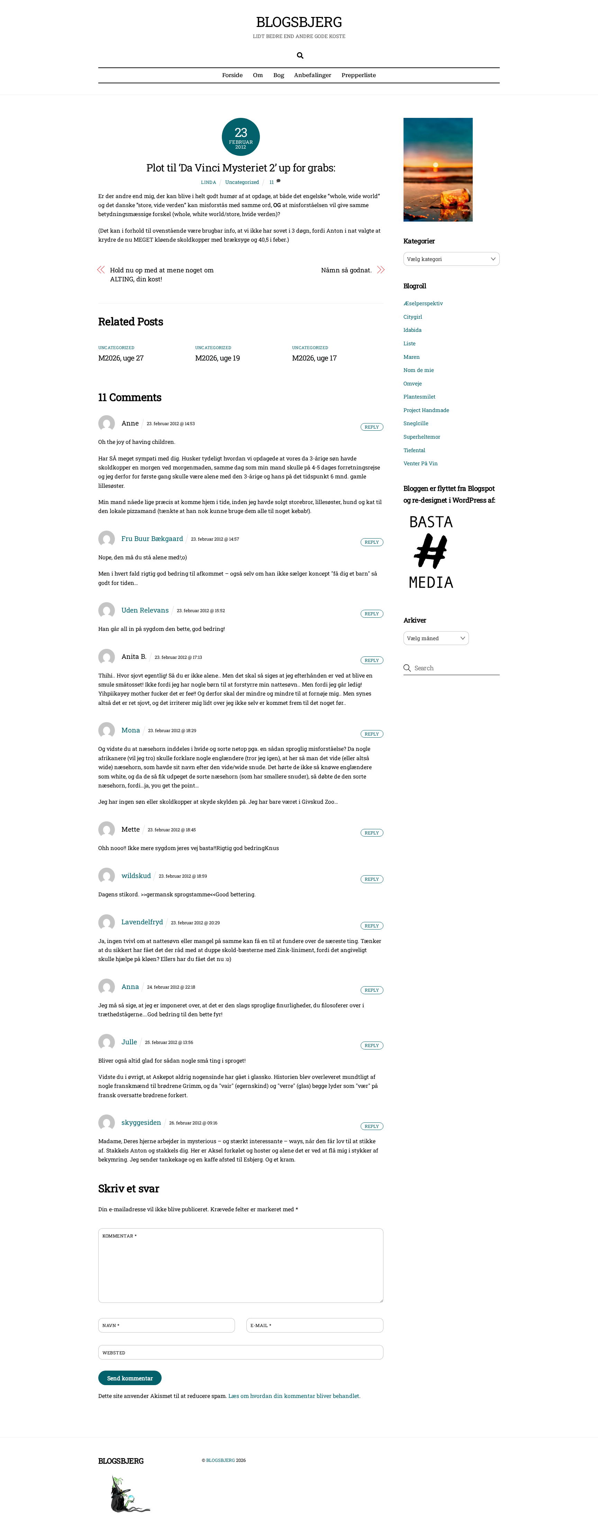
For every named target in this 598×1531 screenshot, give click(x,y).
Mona (130, 730)
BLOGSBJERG (220, 1460)
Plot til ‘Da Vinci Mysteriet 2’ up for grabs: (240, 167)
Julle (129, 1041)
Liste (410, 343)
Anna (130, 986)
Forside (232, 75)
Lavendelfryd (142, 921)
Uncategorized (242, 182)
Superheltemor (422, 436)
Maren (412, 356)
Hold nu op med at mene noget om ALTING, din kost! (162, 274)
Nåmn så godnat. (346, 270)
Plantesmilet (419, 396)
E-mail (261, 1325)
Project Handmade (426, 410)
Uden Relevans (145, 610)
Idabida (413, 329)
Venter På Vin (421, 463)
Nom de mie (419, 369)
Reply (372, 427)
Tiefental (414, 450)
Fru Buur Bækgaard (152, 538)
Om (258, 75)
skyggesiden (141, 1122)
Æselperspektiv (423, 303)
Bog (278, 75)
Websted (113, 1352)
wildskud (136, 875)
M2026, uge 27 (120, 358)
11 (272, 182)
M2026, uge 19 (217, 358)
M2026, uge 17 (314, 358)
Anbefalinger (312, 75)
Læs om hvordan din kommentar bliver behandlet (293, 1395)
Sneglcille (416, 423)
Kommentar (119, 1236)
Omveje (413, 383)
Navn (110, 1325)
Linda (208, 182)
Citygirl (413, 316)
